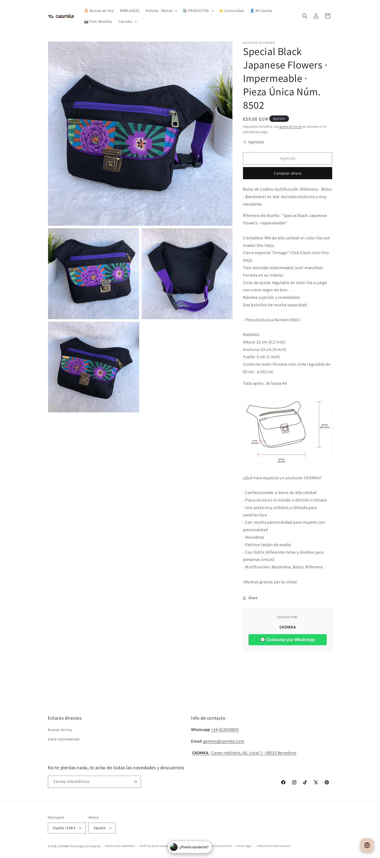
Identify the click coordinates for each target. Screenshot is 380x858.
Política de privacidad (155, 846)
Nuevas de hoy (60, 729)
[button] (161, 10)
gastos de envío (290, 126)
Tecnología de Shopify (85, 846)
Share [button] (253, 597)
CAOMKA (64, 846)
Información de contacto (274, 846)
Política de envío (220, 846)
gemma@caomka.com (223, 741)
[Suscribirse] (135, 782)
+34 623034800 (225, 729)
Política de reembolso (120, 846)
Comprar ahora (288, 173)
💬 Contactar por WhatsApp (287, 639)
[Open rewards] (367, 845)
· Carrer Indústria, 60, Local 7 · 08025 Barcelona (244, 752)
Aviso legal (244, 846)
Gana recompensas (64, 739)
